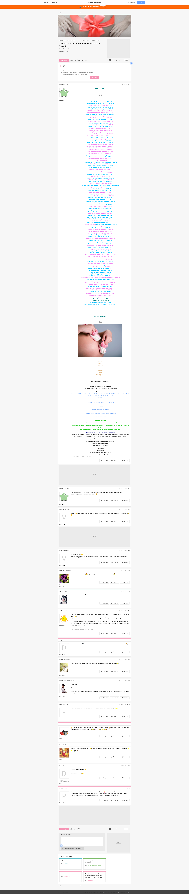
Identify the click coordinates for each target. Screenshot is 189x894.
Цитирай (125, 460)
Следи (74, 60)
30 (114, 393)
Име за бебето (67, 876)
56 (101, 397)
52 (110, 395)
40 (90, 395)
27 (109, 393)
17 (92, 393)
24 (104, 393)
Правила (94, 892)
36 (125, 393)
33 (119, 393)
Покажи (94, 77)
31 (116, 393)
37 (126, 393)
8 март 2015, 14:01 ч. (95, 40)
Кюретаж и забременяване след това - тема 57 (79, 44)
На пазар (66, 863)
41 (91, 395)
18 (94, 393)
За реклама (89, 892)
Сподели (105, 460)
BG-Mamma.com (67, 892)
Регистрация (131, 2)
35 (123, 393)
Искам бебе (83, 885)
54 (98, 397)
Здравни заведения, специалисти (95, 865)
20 (97, 393)
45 (98, 395)
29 (113, 393)
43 (95, 395)
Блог (130, 892)
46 (100, 395)
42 (93, 395)
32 (118, 393)
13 (85, 393)
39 (88, 395)
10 (80, 393)
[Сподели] (82, 60)
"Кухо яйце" (100, 406)
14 (87, 393)
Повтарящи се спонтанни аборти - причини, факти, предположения (100, 413)
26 (108, 393)
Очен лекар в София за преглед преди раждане (94, 861)
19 (96, 393)
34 (121, 393)
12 (84, 393)
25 (106, 393)
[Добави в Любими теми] (79, 60)
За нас (84, 892)
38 (128, 393)
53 (112, 395)
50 (107, 395)
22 (101, 393)
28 (111, 393)
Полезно (115, 460)
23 (102, 393)
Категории (65, 885)
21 (99, 393)
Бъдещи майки (91, 880)
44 (96, 395)
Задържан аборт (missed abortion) (100, 409)
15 (89, 393)
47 (119, 60)
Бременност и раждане (74, 885)
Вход (141, 2)
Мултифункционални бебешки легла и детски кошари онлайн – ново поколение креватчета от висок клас (94, 875)
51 (108, 395)
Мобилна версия (124, 892)
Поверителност (107, 892)
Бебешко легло (65, 861)
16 (91, 393)
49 (105, 395)
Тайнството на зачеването (100, 416)
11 (82, 393)
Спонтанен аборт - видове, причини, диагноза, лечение (100, 402)
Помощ (112, 892)
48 (103, 395)
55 (100, 397)
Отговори (64, 60)
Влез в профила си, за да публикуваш (72, 848)
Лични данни (100, 892)
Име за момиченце (66, 874)
